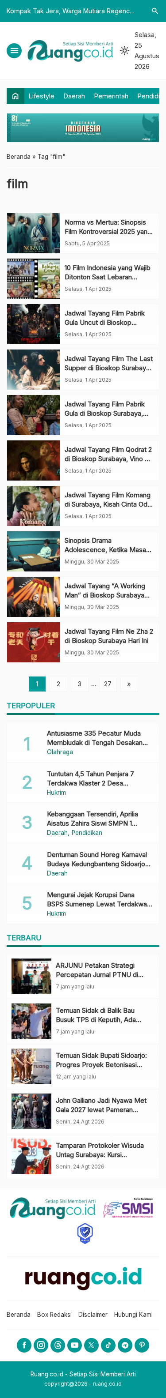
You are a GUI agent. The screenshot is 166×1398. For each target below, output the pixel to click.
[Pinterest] (142, 1345)
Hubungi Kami (133, 1314)
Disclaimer (93, 1314)
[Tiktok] (108, 1345)
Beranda (19, 1314)
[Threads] (57, 1345)
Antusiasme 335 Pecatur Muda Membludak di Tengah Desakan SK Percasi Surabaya (95, 742)
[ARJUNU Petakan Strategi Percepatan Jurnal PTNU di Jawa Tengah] (31, 976)
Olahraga (60, 752)
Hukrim (56, 793)
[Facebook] (24, 1345)
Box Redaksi (54, 1314)
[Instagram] (41, 1345)
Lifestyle (41, 96)
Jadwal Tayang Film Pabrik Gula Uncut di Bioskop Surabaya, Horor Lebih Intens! (109, 322)
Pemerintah (111, 96)
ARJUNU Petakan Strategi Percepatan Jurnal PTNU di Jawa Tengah (97, 974)
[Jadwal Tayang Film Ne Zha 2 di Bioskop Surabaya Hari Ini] (33, 642)
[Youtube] (74, 1345)
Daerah (74, 96)
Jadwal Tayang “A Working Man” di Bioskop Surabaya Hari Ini (105, 595)
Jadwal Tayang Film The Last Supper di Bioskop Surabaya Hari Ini (109, 367)
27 (108, 684)
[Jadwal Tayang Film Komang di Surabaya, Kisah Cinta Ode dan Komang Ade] (33, 506)
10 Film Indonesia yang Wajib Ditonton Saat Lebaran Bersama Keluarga (108, 276)
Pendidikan (87, 833)
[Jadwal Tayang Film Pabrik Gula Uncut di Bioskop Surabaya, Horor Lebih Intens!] (33, 324)
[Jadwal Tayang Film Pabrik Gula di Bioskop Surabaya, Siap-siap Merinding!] (33, 415)
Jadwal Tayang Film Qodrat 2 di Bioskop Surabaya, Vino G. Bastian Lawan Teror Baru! (108, 458)
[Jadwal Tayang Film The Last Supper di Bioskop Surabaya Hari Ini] (33, 370)
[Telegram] (125, 1345)
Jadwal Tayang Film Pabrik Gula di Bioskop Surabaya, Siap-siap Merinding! (105, 413)
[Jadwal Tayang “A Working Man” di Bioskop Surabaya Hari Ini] (33, 597)
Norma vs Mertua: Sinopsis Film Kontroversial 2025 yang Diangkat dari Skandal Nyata (108, 231)
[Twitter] (91, 1345)
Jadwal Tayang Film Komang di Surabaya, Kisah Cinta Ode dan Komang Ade (108, 504)
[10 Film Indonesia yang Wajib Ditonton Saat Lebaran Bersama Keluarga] (33, 279)
